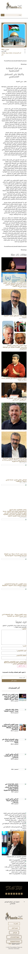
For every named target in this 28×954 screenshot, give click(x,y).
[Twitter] (19, 894)
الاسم (24, 646)
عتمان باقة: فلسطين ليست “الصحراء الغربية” (15, 316)
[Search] (2, 15)
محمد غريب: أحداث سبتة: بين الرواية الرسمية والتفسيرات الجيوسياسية (15, 555)
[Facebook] (17, 11)
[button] (24, 60)
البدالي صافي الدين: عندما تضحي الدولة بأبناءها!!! (16, 481)
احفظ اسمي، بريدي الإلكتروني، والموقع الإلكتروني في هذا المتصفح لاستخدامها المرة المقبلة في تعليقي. (15, 662)
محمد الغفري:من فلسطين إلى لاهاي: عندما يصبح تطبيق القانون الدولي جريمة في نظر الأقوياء (15, 284)
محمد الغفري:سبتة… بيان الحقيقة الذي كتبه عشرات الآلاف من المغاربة (14, 615)
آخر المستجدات (17, 53)
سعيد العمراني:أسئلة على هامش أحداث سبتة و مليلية (14, 379)
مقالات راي (3, 54)
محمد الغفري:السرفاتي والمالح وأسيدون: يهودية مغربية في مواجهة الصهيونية (15, 347)
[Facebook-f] (22, 894)
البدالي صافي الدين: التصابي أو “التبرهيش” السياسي (17, 399)
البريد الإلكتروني (22, 650)
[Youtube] (14, 894)
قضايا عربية (9, 53)
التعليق (24, 628)
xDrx (10, 944)
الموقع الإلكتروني (22, 655)
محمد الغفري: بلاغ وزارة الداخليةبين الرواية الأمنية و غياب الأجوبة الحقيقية (14, 585)
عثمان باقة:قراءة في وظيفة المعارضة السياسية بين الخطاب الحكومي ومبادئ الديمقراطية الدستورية (14, 460)
